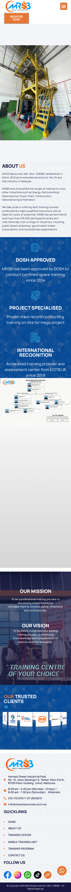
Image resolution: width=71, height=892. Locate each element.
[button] (63, 6)
